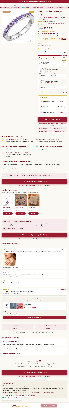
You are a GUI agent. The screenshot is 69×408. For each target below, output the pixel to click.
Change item (50, 71)
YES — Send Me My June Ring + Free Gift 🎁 (34, 181)
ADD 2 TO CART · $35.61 (49, 405)
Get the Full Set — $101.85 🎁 (34, 317)
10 (16, 313)
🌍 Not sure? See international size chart (45, 45)
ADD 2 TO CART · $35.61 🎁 (52, 119)
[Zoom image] (18, 26)
